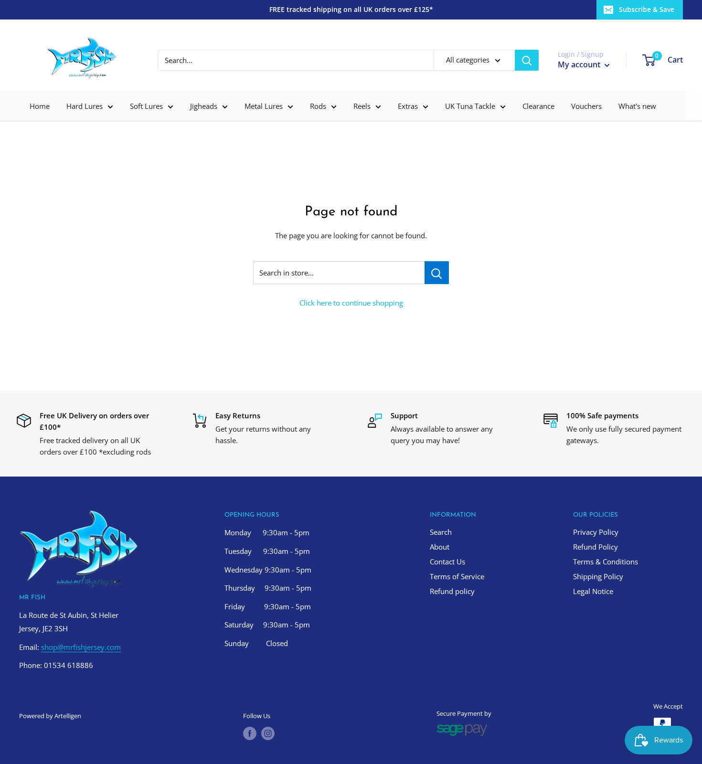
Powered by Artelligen (50, 715)
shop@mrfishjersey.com (81, 647)
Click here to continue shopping (351, 303)
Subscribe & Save (646, 9)
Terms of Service (457, 576)
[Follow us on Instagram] (268, 733)
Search (441, 532)
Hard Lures (84, 106)
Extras (408, 106)
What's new (637, 106)
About (439, 547)
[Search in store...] (437, 272)
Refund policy (452, 591)
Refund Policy (595, 547)
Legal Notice (593, 591)
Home (40, 106)
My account (580, 64)
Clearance (538, 106)
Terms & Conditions (605, 561)
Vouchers (586, 106)
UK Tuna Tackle (470, 106)
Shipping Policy (598, 576)
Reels (362, 106)
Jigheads (203, 106)
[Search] (527, 60)
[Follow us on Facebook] (249, 733)
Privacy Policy (595, 532)
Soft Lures (146, 106)
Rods (318, 106)
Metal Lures (264, 106)
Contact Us (447, 561)
